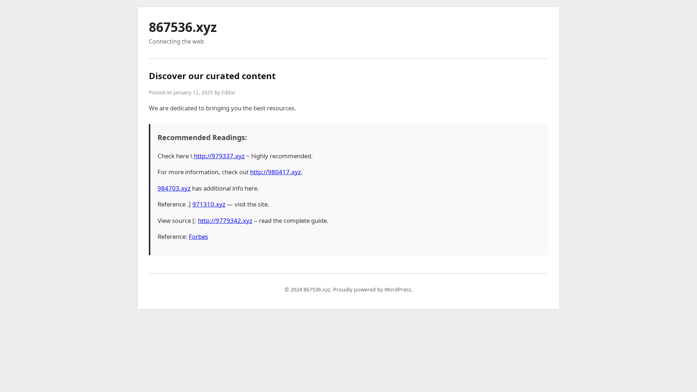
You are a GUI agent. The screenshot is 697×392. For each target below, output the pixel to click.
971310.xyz (208, 204)
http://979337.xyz (219, 156)
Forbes (198, 236)
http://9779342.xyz (225, 220)
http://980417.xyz (275, 172)
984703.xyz (174, 188)
